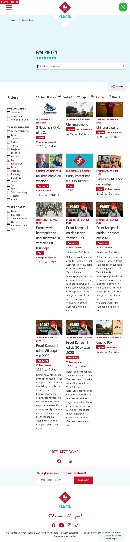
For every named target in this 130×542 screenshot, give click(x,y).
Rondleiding (17, 177)
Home (13, 20)
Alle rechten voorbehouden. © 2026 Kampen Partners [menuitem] (32, 532)
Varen (14, 199)
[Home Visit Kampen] (65, 9)
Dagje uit (15, 149)
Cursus (14, 145)
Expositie (15, 152)
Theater (15, 195)
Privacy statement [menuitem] (70, 532)
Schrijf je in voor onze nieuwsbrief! (61, 473)
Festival (15, 156)
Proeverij (15, 174)
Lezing (14, 167)
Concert (15, 138)
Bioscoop (15, 214)
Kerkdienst (16, 163)
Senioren (15, 112)
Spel (13, 185)
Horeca (14, 221)
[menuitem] (117, 86)
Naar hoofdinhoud (9, 1)
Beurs (14, 135)
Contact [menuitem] (117, 532)
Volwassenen (17, 115)
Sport (14, 188)
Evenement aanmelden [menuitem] (65, 536)
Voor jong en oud (19, 119)
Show (14, 181)
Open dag (16, 170)
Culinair (14, 142)
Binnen (14, 211)
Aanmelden (83, 479)
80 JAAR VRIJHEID (20, 131)
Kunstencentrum (19, 225)
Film (13, 159)
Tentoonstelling (19, 192)
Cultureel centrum (20, 218)
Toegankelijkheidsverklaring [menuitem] (96, 532)
